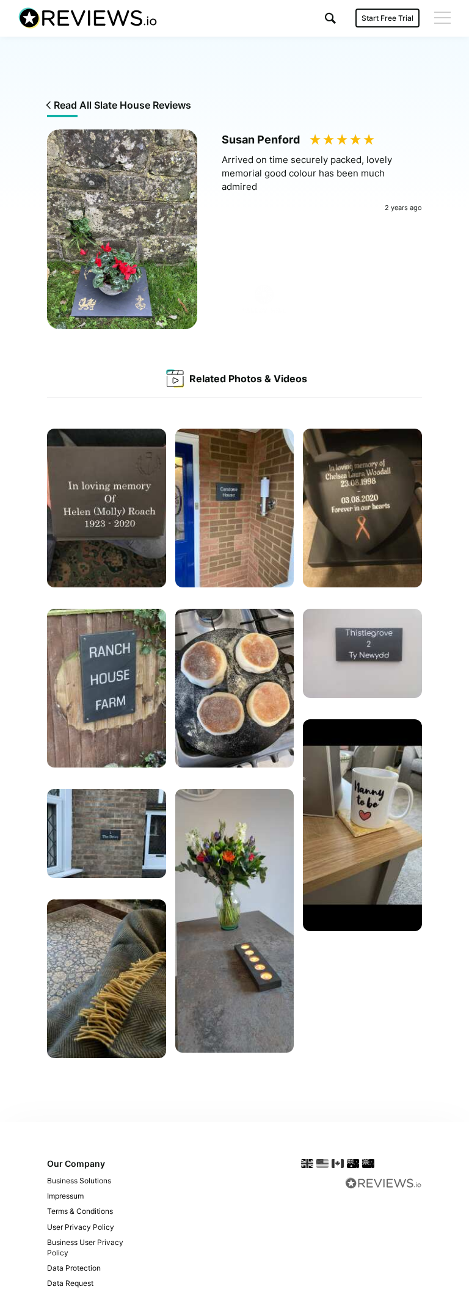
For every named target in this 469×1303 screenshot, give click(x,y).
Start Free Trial (387, 18)
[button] (330, 18)
